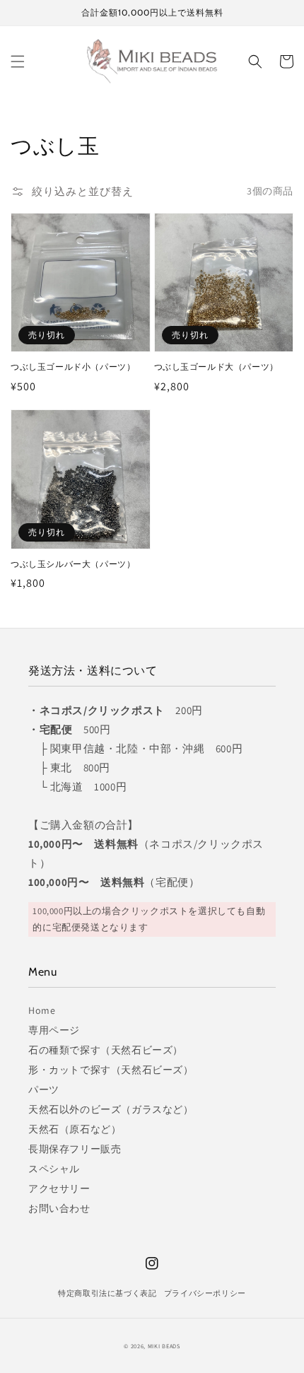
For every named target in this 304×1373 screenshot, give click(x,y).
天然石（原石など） (74, 1129)
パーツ (43, 1089)
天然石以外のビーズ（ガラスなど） (111, 1109)
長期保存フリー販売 (74, 1149)
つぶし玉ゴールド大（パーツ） (216, 366)
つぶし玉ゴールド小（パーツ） (73, 366)
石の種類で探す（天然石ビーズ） (105, 1050)
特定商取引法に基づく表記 (107, 1293)
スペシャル (54, 1168)
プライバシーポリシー (205, 1293)
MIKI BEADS (164, 1346)
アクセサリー (59, 1188)
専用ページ (54, 1030)
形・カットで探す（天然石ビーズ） (111, 1069)
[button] (17, 61)
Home (41, 1010)
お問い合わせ (59, 1208)
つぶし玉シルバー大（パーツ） (73, 564)
